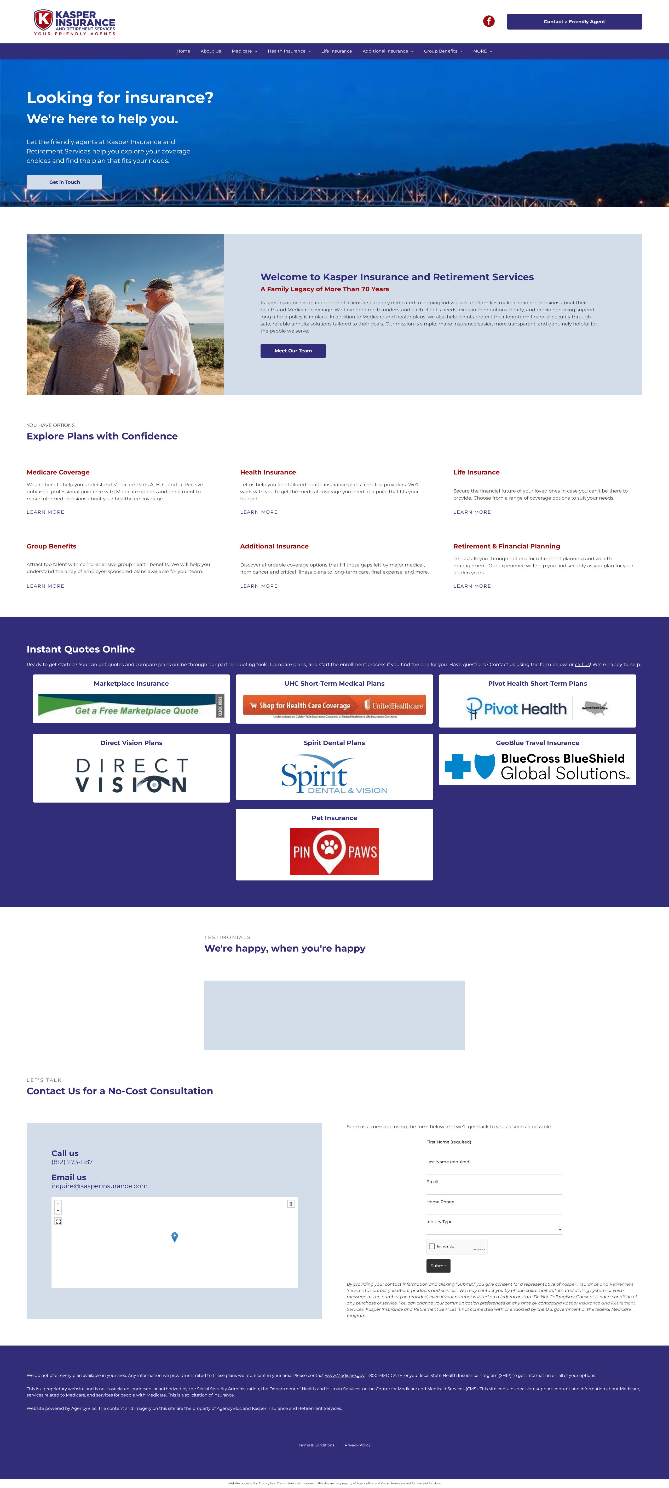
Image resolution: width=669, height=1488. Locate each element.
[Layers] (291, 1203)
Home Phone (440, 1201)
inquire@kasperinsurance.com (99, 1186)
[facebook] (489, 21)
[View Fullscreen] (58, 1221)
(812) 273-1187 (72, 1162)
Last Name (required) (448, 1161)
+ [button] (58, 1203)
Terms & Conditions (316, 1445)
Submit (438, 1265)
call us (582, 664)
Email (432, 1181)
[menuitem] (183, 51)
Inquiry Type (439, 1221)
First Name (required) (448, 1142)
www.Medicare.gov (344, 1375)
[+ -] (174, 1242)
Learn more (45, 512)
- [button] (58, 1210)
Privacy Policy (358, 1445)
